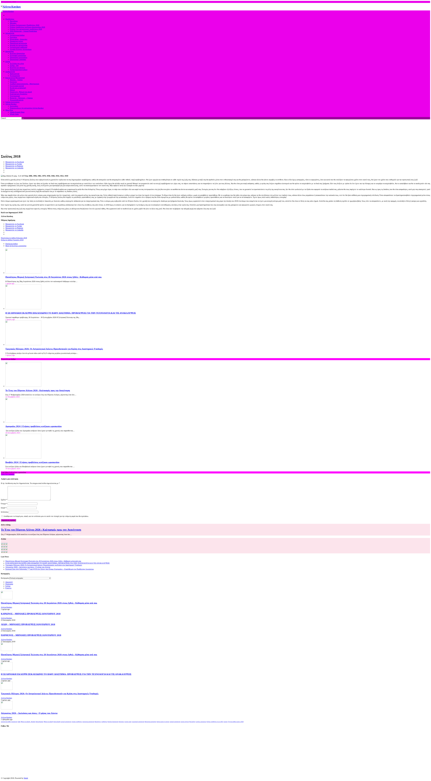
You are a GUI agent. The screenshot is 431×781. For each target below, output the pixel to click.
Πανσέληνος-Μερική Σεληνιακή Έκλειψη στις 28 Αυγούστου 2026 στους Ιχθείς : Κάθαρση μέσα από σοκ (53, 277)
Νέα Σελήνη (192, 721)
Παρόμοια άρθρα (11, 244)
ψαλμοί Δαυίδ (56, 721)
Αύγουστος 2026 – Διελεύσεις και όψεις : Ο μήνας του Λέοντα (27, 567)
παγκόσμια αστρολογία (88, 721)
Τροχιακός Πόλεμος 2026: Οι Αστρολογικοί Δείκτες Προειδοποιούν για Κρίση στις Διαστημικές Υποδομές (54, 349)
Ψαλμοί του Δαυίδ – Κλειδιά (28, 721)
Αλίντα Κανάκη (6, 607)
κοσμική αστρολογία (65, 721)
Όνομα (4, 504)
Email (3, 508)
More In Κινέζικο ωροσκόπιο (15, 246)
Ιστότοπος (4, 512)
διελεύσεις (121, 721)
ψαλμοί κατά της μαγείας (162, 721)
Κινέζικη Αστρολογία (113, 721)
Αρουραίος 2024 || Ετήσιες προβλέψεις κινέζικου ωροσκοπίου (33, 426)
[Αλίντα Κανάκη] (11, 6)
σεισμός (226, 721)
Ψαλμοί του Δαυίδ (48, 721)
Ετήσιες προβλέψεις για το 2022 (215, 721)
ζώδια (19, 721)
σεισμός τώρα (127, 721)
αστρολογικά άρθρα (6, 721)
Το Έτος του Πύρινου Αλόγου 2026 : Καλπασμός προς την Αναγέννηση (37, 390)
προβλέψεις (104, 721)
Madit (26, 778)
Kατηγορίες (5, 578)
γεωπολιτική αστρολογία (138, 721)
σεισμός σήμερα (185, 721)
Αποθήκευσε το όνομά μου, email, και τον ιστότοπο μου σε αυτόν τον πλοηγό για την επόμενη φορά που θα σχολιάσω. (46, 516)
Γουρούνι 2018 (12, 240)
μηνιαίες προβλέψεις (76, 721)
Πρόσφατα (9, 584)
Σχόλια (7, 586)
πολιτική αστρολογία (175, 721)
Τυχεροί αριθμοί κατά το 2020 (236, 721)
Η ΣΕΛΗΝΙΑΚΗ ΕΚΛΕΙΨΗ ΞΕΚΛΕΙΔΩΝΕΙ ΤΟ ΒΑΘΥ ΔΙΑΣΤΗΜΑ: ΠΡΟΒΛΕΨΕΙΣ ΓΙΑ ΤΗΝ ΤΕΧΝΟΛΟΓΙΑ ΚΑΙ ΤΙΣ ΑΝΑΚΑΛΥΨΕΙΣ (70, 313)
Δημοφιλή (9, 582)
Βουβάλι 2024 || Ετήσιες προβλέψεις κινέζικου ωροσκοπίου (32, 462)
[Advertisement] (215, 136)
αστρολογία (14, 721)
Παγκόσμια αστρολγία (150, 721)
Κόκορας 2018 (14, 238)
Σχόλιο (4, 500)
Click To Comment (7, 474)
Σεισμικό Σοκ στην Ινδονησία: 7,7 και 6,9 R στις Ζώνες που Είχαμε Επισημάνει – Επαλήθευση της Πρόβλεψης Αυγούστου (49, 569)
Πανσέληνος (98, 721)
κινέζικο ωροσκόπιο (201, 721)
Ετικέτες (8, 588)
